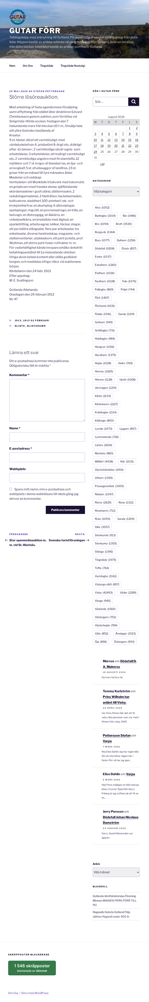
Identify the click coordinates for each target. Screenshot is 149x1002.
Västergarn (105, 617)
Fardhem (105, 281)
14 (123, 139)
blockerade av (35, 969)
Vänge (103, 600)
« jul (102, 163)
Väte (101, 633)
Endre (103, 256)
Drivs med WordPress (35, 993)
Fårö (102, 297)
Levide (103, 428)
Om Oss (28, 65)
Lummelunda (107, 436)
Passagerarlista (109, 486)
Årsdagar (125, 633)
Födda (103, 314)
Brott (124, 223)
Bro (102, 223)
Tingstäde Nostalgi (73, 65)
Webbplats (17, 469)
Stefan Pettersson (49, 91)
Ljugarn (128, 428)
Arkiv (96, 863)
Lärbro (103, 445)
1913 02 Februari (36, 320)
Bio (129, 215)
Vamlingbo (106, 576)
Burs (102, 240)
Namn (14, 428)
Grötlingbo (105, 330)
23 (136, 145)
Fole (129, 281)
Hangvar (104, 346)
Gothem (104, 322)
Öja (101, 641)
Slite (102, 527)
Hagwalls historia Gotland (108, 912)
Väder (128, 592)
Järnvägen (105, 387)
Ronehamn (105, 510)
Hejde (103, 363)
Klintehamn (36, 326)
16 (136, 139)
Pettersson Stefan (117, 735)
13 (116, 139)
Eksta (129, 248)
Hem (12, 65)
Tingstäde (46, 65)
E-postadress (20, 448)
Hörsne (103, 379)
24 (95, 151)
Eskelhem (105, 264)
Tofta (102, 568)
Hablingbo (105, 338)
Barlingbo (105, 215)
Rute (102, 518)
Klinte (20, 326)
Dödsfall (104, 248)
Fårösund (105, 305)
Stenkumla (105, 535)
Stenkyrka (106, 543)
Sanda (125, 518)
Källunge (104, 420)
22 (129, 145)
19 (109, 145)
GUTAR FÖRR (35, 30)
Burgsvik (105, 232)
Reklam (104, 494)
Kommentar (19, 375)
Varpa (107, 741)
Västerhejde (106, 625)
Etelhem (104, 273)
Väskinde (105, 609)
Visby (104, 592)
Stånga (104, 551)
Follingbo (104, 289)
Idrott (128, 379)
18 (102, 145)
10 (95, 139)
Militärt (104, 461)
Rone (126, 502)
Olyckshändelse (109, 469)
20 (116, 145)
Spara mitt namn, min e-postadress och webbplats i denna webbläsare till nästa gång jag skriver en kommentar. (44, 494)
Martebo (104, 453)
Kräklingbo (106, 412)
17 (95, 145)
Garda (126, 314)
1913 (18, 320)
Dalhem (126, 240)
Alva (102, 207)
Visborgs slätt (107, 584)
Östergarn (124, 641)
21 (122, 145)
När (127, 461)
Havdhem (105, 355)
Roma (103, 502)
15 (129, 139)
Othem (104, 477)
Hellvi (125, 363)
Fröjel (128, 289)
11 (102, 139)
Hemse (104, 371)
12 (108, 139)
